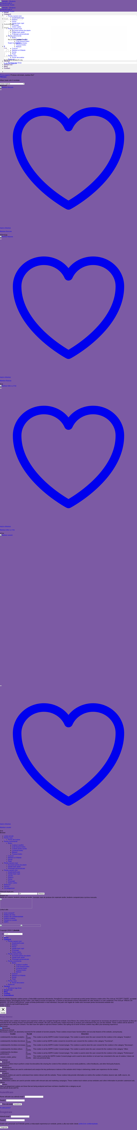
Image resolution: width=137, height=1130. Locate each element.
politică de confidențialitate (88, 1124)
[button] (9, 24)
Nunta (14, 52)
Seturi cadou (16, 27)
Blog (6, 66)
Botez (14, 38)
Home (6, 12)
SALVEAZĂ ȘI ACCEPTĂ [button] (9, 1088)
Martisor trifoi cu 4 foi (7, 530)
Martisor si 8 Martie (18, 50)
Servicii (7, 61)
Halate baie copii (18, 23)
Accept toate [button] (14, 1004)
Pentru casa (12, 56)
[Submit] (5, 21)
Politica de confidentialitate (13, 916)
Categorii (7, 14)
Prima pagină (5, 75)
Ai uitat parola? (5, 1108)
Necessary (6, 1028)
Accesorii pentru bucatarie (21, 30)
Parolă (3, 1100)
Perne (14, 21)
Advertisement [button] (5, 1077)
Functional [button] (4, 1060)
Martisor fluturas (5, 381)
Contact (7, 68)
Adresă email (5, 1116)
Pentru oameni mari (11, 863)
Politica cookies (9, 918)
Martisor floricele (6, 231)
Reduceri (11, 59)
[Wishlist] (1, 89)
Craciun (15, 48)
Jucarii (10, 876)
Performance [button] (4, 1065)
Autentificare (17, 1104)
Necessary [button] (4, 1026)
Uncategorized (9, 888)
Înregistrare (4, 1127)
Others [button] (2, 1082)
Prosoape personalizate (20, 34)
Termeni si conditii (10, 920)
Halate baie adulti (18, 32)
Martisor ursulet (5, 827)
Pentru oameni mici (15, 16)
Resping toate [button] (23, 1004)
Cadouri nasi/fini (22, 39)
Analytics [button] (3, 1071)
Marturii (18, 47)
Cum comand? (9, 913)
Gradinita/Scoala (18, 18)
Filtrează (41, 893)
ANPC (6, 922)
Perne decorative (18, 57)
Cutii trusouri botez (22, 41)
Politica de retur (9, 915)
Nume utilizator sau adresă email (12, 1096)
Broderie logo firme (15, 63)
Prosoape (15, 25)
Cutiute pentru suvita (19, 849)
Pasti (14, 54)
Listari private (9, 836)
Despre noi (8, 65)
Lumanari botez (21, 43)
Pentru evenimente (10, 841)
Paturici (14, 20)
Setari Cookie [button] (5, 1004)
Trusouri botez (21, 45)
